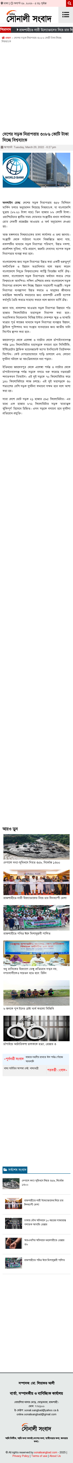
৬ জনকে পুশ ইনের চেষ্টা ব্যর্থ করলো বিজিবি (28, 1008)
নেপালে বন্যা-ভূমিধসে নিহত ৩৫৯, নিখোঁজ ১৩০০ (31, 862)
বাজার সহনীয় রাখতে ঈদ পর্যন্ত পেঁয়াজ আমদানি (33, 1059)
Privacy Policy (20, 1456)
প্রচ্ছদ (8, 38)
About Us (55, 1456)
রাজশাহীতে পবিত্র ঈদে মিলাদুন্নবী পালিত (26, 933)
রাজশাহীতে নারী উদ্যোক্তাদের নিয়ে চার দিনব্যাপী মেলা (35, 898)
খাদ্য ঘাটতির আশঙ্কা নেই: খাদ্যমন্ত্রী (35, 1069)
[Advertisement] (36, 88)
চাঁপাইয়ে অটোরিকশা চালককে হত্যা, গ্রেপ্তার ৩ (29, 1044)
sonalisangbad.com (45, 1452)
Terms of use (39, 1456)
